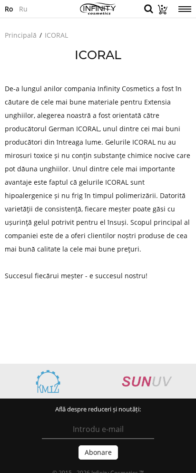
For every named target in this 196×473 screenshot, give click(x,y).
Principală (21, 35)
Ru (23, 8)
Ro (9, 8)
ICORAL (56, 35)
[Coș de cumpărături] (160, 11)
